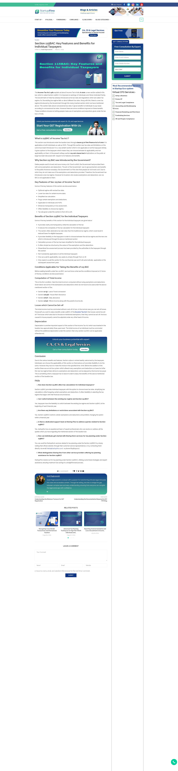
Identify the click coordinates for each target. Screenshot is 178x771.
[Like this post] (74, 471)
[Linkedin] (137, 4)
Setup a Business (120, 96)
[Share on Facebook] (76, 471)
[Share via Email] (83, 471)
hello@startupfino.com (55, 448)
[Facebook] (124, 4)
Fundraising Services (121, 115)
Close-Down (87, 19)
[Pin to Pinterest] (81, 471)
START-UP (38, 19)
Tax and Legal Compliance (123, 102)
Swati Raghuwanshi (46, 49)
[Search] (141, 20)
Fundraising (61, 19)
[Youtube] (141, 4)
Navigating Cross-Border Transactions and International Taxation (47, 530)
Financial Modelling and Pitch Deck (126, 112)
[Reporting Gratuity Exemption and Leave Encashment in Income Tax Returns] (95, 518)
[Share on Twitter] (78, 471)
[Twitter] (128, 4)
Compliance (74, 19)
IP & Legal (48, 19)
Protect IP (117, 99)
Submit (127, 76)
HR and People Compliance (124, 119)
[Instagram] (133, 4)
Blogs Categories (102, 19)
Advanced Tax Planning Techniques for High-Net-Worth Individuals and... (71, 530)
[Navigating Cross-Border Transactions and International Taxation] (47, 518)
